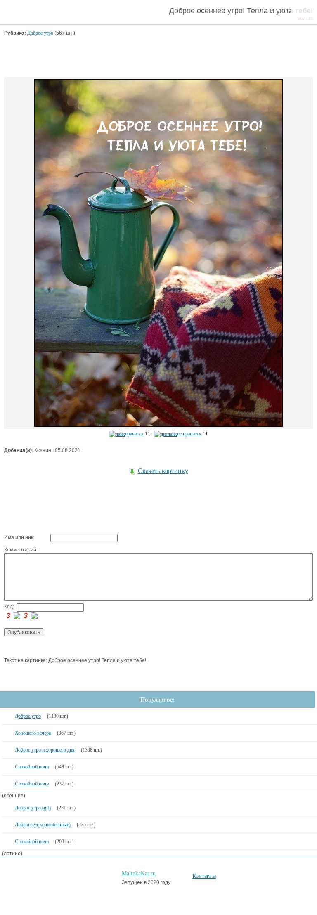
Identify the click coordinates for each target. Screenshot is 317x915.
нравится (134, 434)
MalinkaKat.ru (139, 873)
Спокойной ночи (32, 767)
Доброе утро (40, 33)
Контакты (204, 876)
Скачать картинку (163, 470)
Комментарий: (21, 550)
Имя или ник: (19, 537)
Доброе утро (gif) (33, 808)
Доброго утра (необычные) (43, 825)
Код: (9, 607)
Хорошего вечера (33, 733)
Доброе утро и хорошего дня (45, 750)
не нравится (189, 434)
